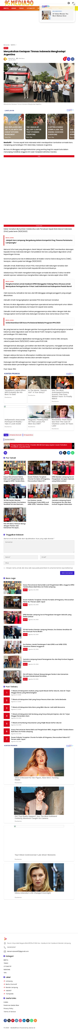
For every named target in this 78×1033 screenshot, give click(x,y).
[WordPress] (16, 1020)
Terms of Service (10, 1012)
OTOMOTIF (7, 966)
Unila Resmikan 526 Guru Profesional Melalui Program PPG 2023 (33, 323)
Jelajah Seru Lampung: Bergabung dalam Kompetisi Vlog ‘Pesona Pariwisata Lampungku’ (39, 241)
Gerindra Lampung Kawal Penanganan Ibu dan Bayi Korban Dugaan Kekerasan (62, 502)
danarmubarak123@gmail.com (18, 951)
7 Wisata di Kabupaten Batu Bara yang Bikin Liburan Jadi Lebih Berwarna (38, 707)
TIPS (5, 973)
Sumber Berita (9, 440)
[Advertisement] (41, 27)
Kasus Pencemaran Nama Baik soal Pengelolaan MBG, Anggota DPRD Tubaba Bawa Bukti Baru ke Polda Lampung (14, 479)
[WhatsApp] (72, 453)
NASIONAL (7, 970)
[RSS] (35, 1020)
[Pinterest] (12, 1020)
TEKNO (6, 963)
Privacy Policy (8, 1008)
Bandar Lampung (12, 987)
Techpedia (9, 994)
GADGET (9, 991)
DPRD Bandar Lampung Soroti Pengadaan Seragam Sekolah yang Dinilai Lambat (63, 479)
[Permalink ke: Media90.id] (6, 59)
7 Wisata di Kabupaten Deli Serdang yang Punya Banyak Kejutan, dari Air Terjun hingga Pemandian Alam (40, 715)
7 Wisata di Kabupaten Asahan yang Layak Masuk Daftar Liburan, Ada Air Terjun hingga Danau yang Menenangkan (40, 692)
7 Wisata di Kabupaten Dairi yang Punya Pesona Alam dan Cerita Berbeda (38, 699)
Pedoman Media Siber (11, 1005)
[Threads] (27, 1020)
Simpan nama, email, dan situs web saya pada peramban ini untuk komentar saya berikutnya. (39, 568)
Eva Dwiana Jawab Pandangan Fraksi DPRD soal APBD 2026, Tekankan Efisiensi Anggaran (39, 502)
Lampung (9, 981)
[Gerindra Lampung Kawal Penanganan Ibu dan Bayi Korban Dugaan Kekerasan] (63, 491)
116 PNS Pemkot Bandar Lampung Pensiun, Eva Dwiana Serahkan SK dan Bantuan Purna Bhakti (15, 502)
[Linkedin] (24, 1020)
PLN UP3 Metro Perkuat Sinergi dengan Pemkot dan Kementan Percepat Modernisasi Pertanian (14, 526)
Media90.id (11, 58)
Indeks (6, 1002)
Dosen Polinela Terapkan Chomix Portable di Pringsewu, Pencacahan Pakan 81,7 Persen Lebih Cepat (39, 479)
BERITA (6, 48)
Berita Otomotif (16, 435)
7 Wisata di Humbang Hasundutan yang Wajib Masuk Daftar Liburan (36, 723)
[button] (68, 3)
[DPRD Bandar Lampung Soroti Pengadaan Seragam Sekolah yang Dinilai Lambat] (63, 468)
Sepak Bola (29, 435)
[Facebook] (60, 453)
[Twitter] (64, 453)
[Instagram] (20, 1020)
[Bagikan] (72, 59)
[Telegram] (68, 453)
